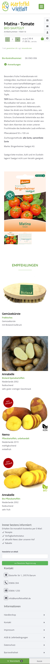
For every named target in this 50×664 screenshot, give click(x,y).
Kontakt (7, 622)
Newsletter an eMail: (10, 551)
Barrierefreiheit (11, 652)
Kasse (39, 661)
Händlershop (10, 614)
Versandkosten (26, 48)
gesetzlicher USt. (12, 48)
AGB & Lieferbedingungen (16, 637)
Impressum (9, 629)
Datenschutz (9, 645)
